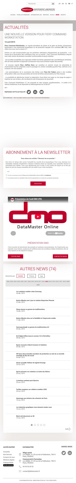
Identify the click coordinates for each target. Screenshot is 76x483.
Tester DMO (15, 256)
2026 (8, 281)
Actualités (6, 452)
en (63, 4)
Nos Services (7, 454)
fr (69, 4)
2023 (18, 281)
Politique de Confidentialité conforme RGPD (33, 175)
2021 (25, 281)
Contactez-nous (60, 256)
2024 (15, 281)
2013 (53, 281)
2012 (57, 281)
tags (41, 276)
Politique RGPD (8, 462)
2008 (38, 285)
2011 (60, 281)
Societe (63, 14)
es (66, 4)
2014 (50, 281)
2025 (11, 281)
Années (20, 276)
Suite (67, 429)
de (60, 4)
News (57, 14)
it (72, 4)
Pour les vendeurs (23, 14)
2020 (29, 281)
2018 (36, 281)
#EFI (6, 87)
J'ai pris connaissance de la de (29, 175)
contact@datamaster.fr (31, 471)
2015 (46, 281)
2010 (64, 281)
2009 (67, 281)
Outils (52, 14)
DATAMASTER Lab (36, 14)
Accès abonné (8, 465)
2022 (22, 281)
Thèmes (31, 276)
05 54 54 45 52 (28, 467)
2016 (43, 281)
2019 (32, 281)
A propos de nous (9, 457)
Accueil (13, 14)
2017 (39, 281)
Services (46, 14)
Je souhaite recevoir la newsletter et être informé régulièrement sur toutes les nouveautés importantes (32, 178)
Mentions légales (8, 460)
